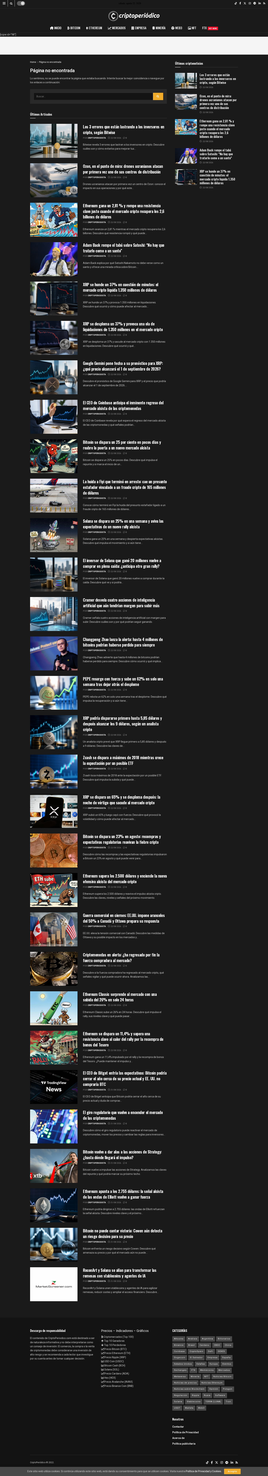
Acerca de (178, 1438)
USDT (177, 1408)
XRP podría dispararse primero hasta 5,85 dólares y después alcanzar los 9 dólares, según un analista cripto (122, 723)
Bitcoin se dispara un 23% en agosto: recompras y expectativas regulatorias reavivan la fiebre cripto (122, 839)
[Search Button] (11, 3)
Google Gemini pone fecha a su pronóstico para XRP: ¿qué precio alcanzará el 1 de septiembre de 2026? (123, 366)
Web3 (201, 1408)
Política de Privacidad (185, 1432)
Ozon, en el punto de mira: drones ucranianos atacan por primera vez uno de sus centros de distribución (123, 169)
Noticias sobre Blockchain (189, 1389)
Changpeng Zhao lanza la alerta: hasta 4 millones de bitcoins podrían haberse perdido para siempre (123, 642)
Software (220, 1395)
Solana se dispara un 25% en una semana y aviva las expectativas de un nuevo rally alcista (123, 523)
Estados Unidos (183, 1364)
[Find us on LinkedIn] (260, 3)
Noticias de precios (185, 1382)
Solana (178, 1401)
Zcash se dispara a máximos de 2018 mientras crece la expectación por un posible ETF (123, 760)
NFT (206, 1376)
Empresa (212, 1357)
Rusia (207, 1395)
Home (33, 62)
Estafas (201, 1364)
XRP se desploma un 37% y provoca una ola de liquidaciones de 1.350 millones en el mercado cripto (123, 326)
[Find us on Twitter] (245, 3)
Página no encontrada (50, 62)
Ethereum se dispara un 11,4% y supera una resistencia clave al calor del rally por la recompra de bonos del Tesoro (123, 1039)
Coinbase (179, 1351)
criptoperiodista (97, 138)
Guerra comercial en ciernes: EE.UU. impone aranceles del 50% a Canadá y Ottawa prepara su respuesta (124, 918)
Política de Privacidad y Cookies (203, 1471)
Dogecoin (179, 1357)
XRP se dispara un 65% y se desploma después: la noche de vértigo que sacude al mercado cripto (121, 799)
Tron (228, 1401)
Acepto (232, 1471)
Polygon (227, 1389)
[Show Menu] (4, 3)
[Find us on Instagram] (250, 3)
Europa (214, 1364)
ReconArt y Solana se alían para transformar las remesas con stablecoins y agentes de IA (119, 1273)
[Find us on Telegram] (254, 3)
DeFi (210, 1351)
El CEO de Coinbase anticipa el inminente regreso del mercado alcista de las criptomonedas (123, 405)
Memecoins (207, 1370)
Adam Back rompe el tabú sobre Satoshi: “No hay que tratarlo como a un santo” (123, 247)
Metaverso (180, 1376)
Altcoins (178, 1338)
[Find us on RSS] (264, 3)
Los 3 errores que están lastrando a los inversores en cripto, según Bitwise (123, 129)
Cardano (204, 1345)
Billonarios (224, 1338)
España (226, 1357)
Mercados (224, 1370)
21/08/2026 (115, 1089)
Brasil (191, 1345)
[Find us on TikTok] (236, 3)
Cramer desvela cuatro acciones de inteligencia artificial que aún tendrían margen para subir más (121, 602)
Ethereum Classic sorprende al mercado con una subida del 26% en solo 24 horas (120, 997)
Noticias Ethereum (212, 1382)
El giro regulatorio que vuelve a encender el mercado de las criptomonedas (123, 1115)
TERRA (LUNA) (213, 1401)
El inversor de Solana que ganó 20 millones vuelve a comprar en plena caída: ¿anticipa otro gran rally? (122, 563)
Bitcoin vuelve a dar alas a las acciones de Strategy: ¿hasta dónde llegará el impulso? (122, 1154)
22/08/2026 (115, 138)
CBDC (217, 1345)
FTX (209, 28)
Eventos (226, 1364)
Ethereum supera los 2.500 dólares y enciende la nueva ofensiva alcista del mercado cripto (125, 878)
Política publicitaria (183, 1444)
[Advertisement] (134, 45)
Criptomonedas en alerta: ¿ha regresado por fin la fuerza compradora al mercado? (121, 957)
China (228, 1345)
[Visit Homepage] (134, 16)
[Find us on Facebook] (240, 3)
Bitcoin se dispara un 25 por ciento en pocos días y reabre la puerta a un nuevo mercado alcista (122, 445)
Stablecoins (194, 1401)
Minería (195, 1376)
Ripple (195, 1395)
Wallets (189, 1408)
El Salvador (196, 1357)
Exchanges (180, 1370)
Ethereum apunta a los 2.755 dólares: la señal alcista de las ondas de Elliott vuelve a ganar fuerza (123, 1194)
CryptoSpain (196, 1351)
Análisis (192, 1338)
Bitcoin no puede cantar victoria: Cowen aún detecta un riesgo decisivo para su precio (122, 1233)
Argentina (207, 1338)
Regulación (180, 1395)
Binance (179, 1345)
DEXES (221, 1351)
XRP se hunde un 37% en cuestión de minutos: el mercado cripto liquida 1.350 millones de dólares (120, 287)
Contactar (178, 1427)
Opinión (213, 1389)
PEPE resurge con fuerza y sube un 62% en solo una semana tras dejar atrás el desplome (123, 681)
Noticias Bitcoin (222, 1376)
